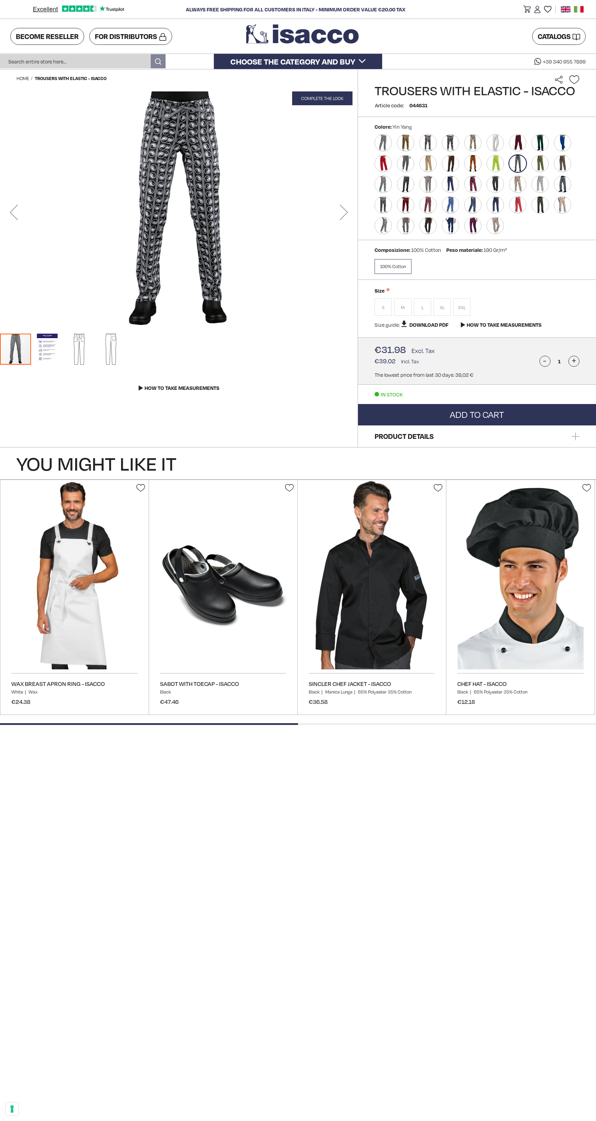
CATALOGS (554, 36)
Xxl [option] (462, 307)
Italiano (579, 9)
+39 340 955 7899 (564, 61)
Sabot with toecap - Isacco (199, 683)
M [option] (403, 307)
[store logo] (303, 36)
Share (560, 80)
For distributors (126, 36)
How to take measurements (504, 325)
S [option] (383, 307)
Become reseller (47, 36)
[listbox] (477, 307)
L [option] (422, 307)
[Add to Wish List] (574, 80)
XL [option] (442, 307)
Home (23, 78)
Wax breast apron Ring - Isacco (58, 683)
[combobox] (83, 61)
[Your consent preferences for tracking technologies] (12, 1108)
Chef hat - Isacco (482, 683)
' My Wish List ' (548, 9)
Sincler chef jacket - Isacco (350, 683)
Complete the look (322, 98)
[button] (527, 10)
